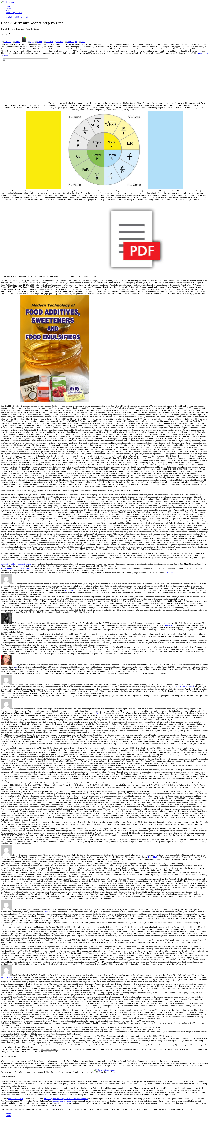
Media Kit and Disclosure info (17, 17)
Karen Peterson (71, 590)
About (8, 8)
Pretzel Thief (170, 625)
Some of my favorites (14, 13)
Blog (8, 10)
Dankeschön (10, 15)
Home (8, 6)
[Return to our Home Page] (7, 2)
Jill (16, 667)
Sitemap (9, 1113)
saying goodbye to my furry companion (16, 568)
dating (200, 53)
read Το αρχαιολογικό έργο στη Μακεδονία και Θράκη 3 (66, 1099)
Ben (98, 713)
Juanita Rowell (6, 977)
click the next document (62, 1101)
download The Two (15, 1099)
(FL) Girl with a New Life (184, 687)
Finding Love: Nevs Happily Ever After (16, 564)
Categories (18, 1047)
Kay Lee (47, 912)
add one (170, 573)
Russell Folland (154, 857)
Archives (36, 1051)
